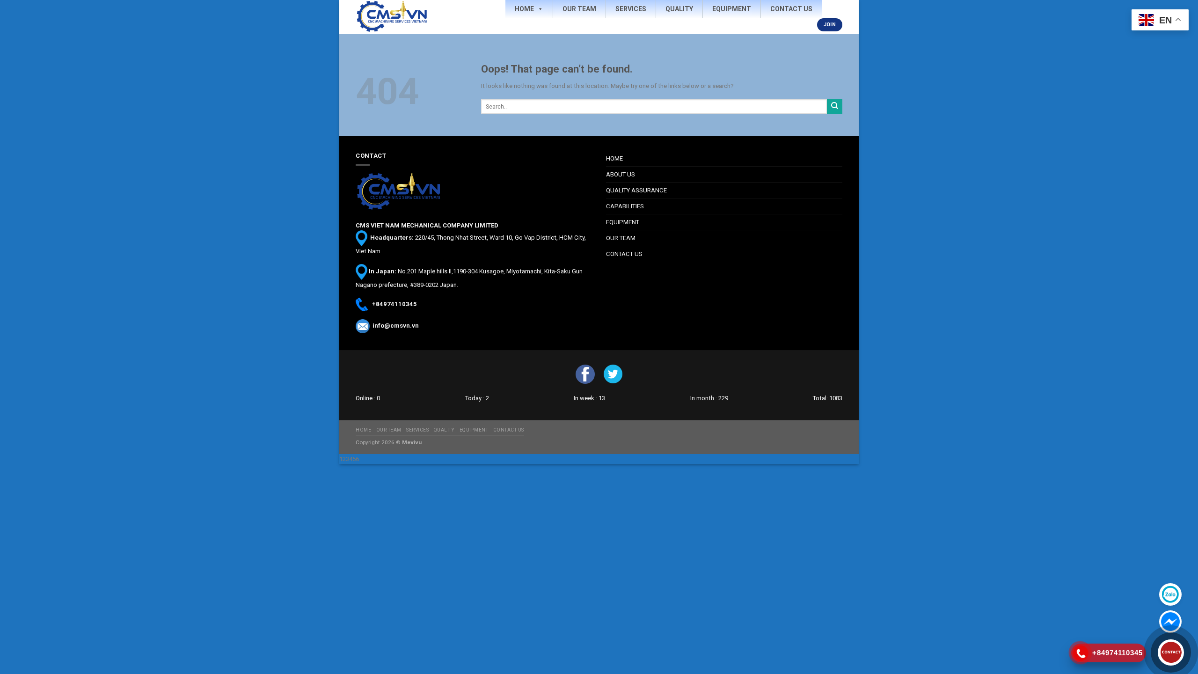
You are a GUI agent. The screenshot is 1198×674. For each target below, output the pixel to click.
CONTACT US (624, 253)
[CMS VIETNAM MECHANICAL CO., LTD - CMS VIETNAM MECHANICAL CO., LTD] (400, 17)
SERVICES (417, 429)
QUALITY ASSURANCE (636, 190)
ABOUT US (620, 174)
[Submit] (834, 106)
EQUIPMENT (622, 222)
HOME (614, 158)
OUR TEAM (621, 238)
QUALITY (444, 429)
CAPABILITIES (625, 206)
